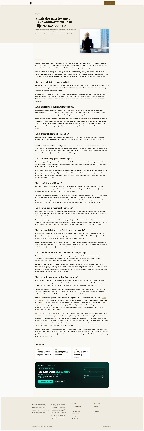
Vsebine (96, 406)
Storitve (60, 3)
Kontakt (76, 3)
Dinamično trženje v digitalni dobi (45, 313)
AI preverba (75, 418)
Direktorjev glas (76, 411)
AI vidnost (74, 409)
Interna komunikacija (77, 413)
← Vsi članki (39, 56)
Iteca (110, 426)
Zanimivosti (68, 3)
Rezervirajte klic (109, 3)
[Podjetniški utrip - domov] (30, 3)
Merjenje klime (75, 416)
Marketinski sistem (76, 406)
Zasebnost (96, 411)
